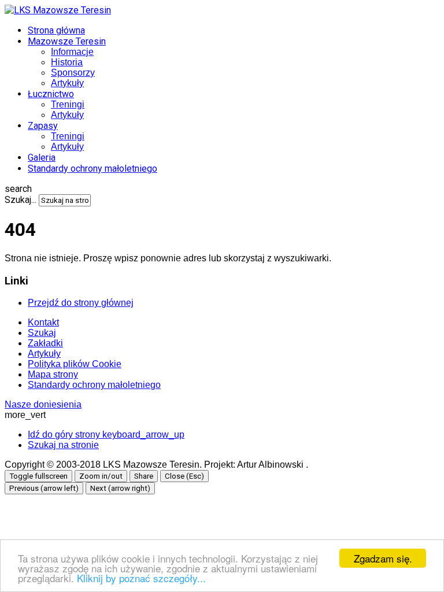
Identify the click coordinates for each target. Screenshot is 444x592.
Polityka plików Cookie (74, 364)
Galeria (42, 157)
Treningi (67, 104)
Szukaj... (20, 199)
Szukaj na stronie (63, 445)
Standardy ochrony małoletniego (92, 168)
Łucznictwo (51, 93)
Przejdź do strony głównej (81, 303)
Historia (67, 62)
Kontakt (43, 322)
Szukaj (42, 333)
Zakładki (45, 343)
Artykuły (67, 83)
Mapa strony (53, 374)
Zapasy (43, 125)
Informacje (72, 52)
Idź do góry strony (106, 434)
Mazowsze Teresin (67, 41)
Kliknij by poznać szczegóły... (141, 578)
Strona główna (56, 30)
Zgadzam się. (383, 558)
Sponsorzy (73, 72)
